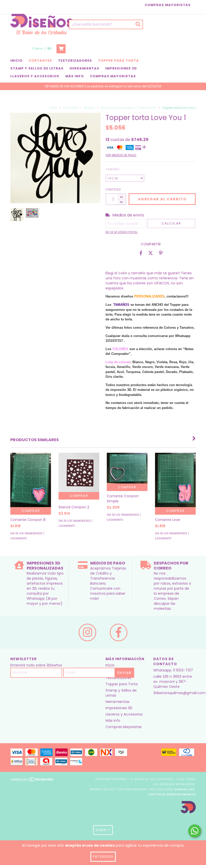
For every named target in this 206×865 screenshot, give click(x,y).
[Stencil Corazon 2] (79, 472)
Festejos (89, 107)
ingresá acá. (185, 789)
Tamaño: (113, 169)
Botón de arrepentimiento (173, 794)
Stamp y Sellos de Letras (37, 68)
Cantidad (113, 189)
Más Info (74, 76)
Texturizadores (75, 60)
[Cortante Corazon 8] (30, 480)
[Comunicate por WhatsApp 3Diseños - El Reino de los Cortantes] (194, 830)
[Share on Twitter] (151, 253)
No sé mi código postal (122, 232)
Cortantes (40, 60)
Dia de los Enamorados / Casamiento (128, 107)
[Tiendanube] (32, 781)
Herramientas (84, 68)
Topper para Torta (118, 60)
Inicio (16, 60)
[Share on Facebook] (141, 253)
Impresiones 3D (121, 68)
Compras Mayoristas (168, 5)
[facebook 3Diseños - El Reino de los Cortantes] (118, 632)
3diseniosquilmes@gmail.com (179, 692)
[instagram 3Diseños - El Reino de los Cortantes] (87, 632)
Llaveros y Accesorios (34, 76)
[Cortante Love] (175, 480)
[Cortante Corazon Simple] (127, 468)
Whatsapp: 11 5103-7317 (173, 670)
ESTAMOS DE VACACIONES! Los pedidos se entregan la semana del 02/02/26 (103, 86)
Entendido (103, 856)
